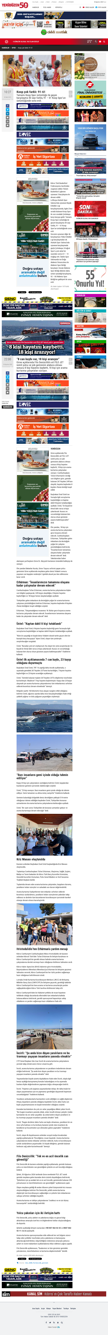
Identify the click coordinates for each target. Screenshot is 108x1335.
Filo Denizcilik (37, 1263)
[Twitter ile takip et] (50, 1322)
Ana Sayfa (35, 2)
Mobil (48, 2)
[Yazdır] (7, 121)
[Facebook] (7, 106)
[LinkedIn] (7, 113)
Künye (48, 1309)
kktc (26, 1263)
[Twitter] (7, 109)
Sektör (80, 326)
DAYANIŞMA (70, 2)
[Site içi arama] (104, 41)
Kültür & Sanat (84, 311)
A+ (71, 92)
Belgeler (61, 2)
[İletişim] (100, 41)
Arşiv (43, 1309)
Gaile (42, 2)
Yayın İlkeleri (57, 1309)
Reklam (54, 2)
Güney (80, 357)
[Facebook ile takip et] (46, 1322)
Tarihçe (66, 1309)
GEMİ (30, 1263)
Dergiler (81, 295)
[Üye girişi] (58, 1322)
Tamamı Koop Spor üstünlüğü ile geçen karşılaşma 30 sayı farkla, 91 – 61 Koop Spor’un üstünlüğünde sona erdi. (41, 98)
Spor (79, 341)
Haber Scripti (52, 1327)
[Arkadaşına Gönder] (7, 117)
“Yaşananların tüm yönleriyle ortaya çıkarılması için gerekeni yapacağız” (39, 42)
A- (71, 96)
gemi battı (45, 1263)
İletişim (73, 1309)
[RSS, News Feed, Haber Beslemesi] (54, 1322)
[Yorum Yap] (7, 125)
